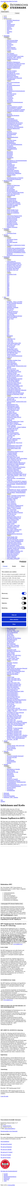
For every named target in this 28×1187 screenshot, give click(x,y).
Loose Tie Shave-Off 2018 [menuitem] (13, 708)
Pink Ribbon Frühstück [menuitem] (12, 423)
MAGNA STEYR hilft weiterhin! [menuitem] (15, 539)
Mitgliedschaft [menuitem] (10, 775)
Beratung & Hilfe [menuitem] (8, 180)
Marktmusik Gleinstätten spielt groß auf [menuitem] (16, 474)
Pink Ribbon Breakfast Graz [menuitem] (14, 518)
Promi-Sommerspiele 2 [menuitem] (12, 694)
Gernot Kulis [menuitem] (10, 341)
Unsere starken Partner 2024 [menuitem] (14, 448)
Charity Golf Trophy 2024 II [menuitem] (14, 680)
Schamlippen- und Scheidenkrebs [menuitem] (15, 127)
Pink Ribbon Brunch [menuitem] (12, 639)
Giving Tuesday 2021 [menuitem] (12, 537)
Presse (5, 17)
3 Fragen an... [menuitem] (10, 310)
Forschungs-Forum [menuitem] (11, 233)
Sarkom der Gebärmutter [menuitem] (13, 125)
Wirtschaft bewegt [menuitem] (11, 304)
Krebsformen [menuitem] (10, 44)
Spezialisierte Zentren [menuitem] (12, 239)
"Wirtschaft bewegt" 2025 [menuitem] (13, 374)
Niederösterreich (11, 24)
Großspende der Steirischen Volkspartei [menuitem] (16, 390)
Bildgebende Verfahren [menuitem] (12, 76)
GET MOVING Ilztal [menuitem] (12, 353)
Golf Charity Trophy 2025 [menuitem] (13, 387)
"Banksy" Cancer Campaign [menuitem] (14, 508)
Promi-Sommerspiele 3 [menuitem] (12, 695)
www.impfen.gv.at (17, 944)
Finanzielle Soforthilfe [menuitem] (12, 205)
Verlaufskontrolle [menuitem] (11, 72)
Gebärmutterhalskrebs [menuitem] (12, 120)
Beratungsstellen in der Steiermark (9, 1131)
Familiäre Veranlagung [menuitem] (12, 59)
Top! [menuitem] (5, 297)
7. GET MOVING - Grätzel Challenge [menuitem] (16, 427)
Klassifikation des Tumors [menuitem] (13, 73)
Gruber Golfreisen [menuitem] (11, 425)
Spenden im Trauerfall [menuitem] (12, 779)
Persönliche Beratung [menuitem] (12, 201)
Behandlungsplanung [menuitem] (12, 162)
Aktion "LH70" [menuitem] (11, 524)
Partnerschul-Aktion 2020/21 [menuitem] (14, 542)
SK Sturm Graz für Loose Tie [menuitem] (14, 715)
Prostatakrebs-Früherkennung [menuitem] (14, 65)
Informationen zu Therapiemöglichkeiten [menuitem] (17, 160)
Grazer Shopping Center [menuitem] (13, 370)
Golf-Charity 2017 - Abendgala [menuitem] (14, 721)
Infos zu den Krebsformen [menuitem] (13, 82)
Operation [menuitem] (9, 163)
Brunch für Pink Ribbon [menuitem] (13, 381)
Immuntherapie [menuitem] (10, 169)
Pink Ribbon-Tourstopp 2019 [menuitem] (14, 701)
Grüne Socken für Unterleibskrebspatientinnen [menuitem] (14, 262)
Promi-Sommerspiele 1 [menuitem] (12, 692)
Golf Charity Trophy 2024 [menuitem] (13, 434)
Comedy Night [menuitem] (10, 677)
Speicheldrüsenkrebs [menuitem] (12, 148)
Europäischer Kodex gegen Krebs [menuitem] (15, 56)
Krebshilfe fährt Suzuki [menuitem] (12, 428)
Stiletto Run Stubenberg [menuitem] (13, 554)
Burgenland (10, 21)
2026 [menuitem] (8, 320)
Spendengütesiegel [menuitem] (11, 783)
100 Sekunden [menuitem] (10, 308)
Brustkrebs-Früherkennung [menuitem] (13, 62)
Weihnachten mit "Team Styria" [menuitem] (14, 442)
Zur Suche (14, 1)
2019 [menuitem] (8, 330)
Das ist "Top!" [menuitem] (10, 318)
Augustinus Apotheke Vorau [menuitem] (14, 360)
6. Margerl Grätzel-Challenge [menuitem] (14, 468)
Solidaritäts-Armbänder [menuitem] (12, 307)
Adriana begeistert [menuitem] (11, 354)
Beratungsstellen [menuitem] (11, 189)
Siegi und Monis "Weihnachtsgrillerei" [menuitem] (16, 492)
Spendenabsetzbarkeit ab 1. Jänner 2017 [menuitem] (17, 784)
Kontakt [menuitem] (6, 1173)
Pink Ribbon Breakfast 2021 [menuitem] (14, 685)
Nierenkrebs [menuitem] (10, 154)
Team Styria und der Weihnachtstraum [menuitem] (16, 491)
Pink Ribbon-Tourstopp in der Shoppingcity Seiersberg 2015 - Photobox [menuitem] (17, 734)
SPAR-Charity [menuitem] (10, 635)
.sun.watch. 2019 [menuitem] (11, 705)
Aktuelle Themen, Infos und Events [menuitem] (15, 745)
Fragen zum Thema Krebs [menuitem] (13, 194)
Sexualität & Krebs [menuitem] (11, 221)
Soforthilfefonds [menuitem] (11, 790)
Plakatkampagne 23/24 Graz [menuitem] (14, 447)
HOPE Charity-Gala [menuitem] (12, 656)
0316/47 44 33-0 (7, 1125)
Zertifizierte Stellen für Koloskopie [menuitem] (15, 249)
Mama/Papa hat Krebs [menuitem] (12, 224)
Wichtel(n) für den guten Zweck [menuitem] (15, 376)
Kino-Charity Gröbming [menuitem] (13, 645)
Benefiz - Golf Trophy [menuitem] (12, 659)
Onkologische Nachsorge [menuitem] (13, 172)
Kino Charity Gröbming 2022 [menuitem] (14, 529)
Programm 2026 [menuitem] (11, 207)
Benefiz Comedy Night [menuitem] (12, 414)
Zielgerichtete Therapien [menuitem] (13, 170)
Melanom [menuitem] (9, 135)
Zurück (9, 39)
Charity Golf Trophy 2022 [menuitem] (13, 682)
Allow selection (14, 619)
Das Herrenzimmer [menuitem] (11, 198)
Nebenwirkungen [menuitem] (11, 47)
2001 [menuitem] (8, 295)
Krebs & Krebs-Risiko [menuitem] (12, 40)
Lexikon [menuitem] (9, 50)
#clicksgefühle (11, 1185)
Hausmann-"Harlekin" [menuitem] (12, 662)
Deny (14, 624)
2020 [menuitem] (8, 328)
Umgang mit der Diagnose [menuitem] (13, 217)
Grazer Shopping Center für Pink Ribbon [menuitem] (17, 458)
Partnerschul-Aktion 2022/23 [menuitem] (14, 471)
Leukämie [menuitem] (9, 84)
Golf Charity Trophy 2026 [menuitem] (13, 344)
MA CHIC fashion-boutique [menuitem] (14, 438)
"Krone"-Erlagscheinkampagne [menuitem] (14, 355)
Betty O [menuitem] (9, 444)
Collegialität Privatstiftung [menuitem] (13, 407)
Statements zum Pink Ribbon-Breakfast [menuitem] (16, 699)
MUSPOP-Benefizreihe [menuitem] (13, 350)
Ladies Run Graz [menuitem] (11, 338)
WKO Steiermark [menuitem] (11, 643)
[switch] (24, 598)
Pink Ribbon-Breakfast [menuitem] (12, 698)
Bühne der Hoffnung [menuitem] (12, 317)
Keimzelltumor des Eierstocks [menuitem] (14, 124)
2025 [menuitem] (8, 321)
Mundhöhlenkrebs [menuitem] (11, 143)
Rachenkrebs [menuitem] (10, 146)
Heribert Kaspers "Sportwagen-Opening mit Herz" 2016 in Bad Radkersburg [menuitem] (17, 737)
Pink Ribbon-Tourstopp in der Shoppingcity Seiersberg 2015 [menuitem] (14, 731)
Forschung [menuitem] (6, 228)
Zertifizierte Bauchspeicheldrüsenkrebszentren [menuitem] (15, 254)
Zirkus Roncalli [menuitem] (10, 667)
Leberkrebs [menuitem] (9, 96)
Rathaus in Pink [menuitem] (11, 654)
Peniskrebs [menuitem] (9, 156)
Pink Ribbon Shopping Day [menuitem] (14, 651)
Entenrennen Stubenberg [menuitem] (13, 384)
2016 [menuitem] (8, 334)
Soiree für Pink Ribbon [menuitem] (12, 674)
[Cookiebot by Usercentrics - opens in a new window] (19, 562)
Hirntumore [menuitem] (10, 89)
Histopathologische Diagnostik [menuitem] (14, 78)
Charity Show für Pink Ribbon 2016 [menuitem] (16, 724)
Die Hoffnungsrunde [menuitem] (12, 313)
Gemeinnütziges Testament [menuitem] (13, 780)
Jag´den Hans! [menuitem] (10, 642)
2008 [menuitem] (8, 285)
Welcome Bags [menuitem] (10, 314)
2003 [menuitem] (8, 292)
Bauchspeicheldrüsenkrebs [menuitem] (13, 85)
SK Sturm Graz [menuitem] (10, 411)
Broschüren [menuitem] (10, 241)
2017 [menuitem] (8, 333)
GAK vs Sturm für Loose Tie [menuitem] (14, 460)
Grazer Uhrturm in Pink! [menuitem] (13, 415)
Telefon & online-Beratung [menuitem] (13, 202)
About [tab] (23, 566)
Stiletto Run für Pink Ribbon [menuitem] (14, 638)
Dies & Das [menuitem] (10, 749)
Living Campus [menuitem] (10, 418)
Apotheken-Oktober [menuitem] (12, 373)
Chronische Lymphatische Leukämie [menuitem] (16, 109)
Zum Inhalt (3, 1)
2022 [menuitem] (8, 325)
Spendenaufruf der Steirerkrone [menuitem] (14, 533)
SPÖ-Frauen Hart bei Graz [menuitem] (13, 461)
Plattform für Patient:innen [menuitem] (13, 185)
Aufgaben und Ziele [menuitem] (12, 757)
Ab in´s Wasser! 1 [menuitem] (11, 501)
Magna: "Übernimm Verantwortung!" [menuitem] (16, 495)
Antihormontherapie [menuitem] (12, 167)
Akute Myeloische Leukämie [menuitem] (14, 108)
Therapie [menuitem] (9, 46)
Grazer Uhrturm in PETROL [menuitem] (14, 507)
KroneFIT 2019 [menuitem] (11, 707)
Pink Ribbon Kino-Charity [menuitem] (13, 457)
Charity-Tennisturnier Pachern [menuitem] (14, 544)
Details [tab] (14, 566)
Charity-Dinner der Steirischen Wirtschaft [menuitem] (17, 668)
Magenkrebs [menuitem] (10, 101)
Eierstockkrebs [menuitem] (10, 118)
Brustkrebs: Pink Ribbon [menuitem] (13, 268)
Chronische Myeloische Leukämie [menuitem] (15, 111)
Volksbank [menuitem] (9, 420)
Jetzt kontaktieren (5, 1141)
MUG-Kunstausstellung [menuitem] (13, 432)
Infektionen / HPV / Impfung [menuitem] (14, 57)
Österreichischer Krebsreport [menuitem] (14, 179)
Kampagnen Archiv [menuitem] (11, 274)
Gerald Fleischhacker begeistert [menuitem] (14, 378)
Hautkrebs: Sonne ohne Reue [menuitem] (14, 265)
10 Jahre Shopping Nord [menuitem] (13, 646)
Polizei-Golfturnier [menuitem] (11, 556)
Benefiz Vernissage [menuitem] (11, 377)
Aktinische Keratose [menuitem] (12, 133)
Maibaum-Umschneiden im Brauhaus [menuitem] (16, 467)
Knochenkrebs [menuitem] (10, 95)
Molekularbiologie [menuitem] (11, 75)
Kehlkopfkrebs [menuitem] (10, 141)
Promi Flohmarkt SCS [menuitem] (12, 690)
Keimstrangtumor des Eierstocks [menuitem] (15, 122)
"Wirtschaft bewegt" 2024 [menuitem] (13, 408)
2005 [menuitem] (8, 290)
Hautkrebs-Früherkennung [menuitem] (13, 67)
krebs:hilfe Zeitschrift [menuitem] (12, 242)
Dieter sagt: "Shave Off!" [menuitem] (13, 631)
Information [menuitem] (6, 35)
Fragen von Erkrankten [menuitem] (12, 211)
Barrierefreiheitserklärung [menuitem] (10, 1176)
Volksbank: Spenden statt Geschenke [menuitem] (16, 548)
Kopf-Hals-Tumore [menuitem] (11, 93)
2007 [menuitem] (8, 287)
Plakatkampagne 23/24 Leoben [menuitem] (14, 445)
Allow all (14, 615)
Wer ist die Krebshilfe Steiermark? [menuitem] (15, 756)
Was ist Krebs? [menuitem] (10, 53)
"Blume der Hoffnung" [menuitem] (12, 311)
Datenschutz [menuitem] (7, 1178)
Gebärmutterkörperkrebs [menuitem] (13, 121)
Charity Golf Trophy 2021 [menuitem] (13, 688)
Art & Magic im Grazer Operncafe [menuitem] (15, 712)
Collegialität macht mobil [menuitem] (13, 531)
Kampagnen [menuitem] (7, 256)
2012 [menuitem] (8, 280)
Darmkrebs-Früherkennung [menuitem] (13, 66)
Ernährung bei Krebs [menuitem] (12, 218)
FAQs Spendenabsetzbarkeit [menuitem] (14, 786)
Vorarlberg (9, 31)
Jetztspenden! (3, 800)
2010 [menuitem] (8, 283)
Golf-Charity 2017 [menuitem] (11, 719)
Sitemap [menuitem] (6, 1175)
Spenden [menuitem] (9, 763)
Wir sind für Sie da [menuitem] (11, 199)
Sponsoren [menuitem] (9, 777)
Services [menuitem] (6, 234)
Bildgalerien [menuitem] (10, 335)
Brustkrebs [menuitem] (9, 86)
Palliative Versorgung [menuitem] (12, 227)
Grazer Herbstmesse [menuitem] (12, 363)
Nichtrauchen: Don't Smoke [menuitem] (14, 267)
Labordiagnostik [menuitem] (11, 79)
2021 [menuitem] (8, 327)
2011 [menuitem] (8, 281)
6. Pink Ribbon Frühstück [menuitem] (13, 380)
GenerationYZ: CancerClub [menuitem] (14, 204)
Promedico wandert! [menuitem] (12, 522)
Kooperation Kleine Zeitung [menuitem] (14, 351)
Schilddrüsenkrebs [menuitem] (11, 147)
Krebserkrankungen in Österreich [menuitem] (15, 177)
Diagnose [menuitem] (9, 43)
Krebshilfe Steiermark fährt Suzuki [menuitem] (15, 393)
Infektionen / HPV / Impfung (11, 797)
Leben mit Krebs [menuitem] (11, 195)
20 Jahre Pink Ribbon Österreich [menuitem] (15, 512)
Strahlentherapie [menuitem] (11, 164)
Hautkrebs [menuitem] (9, 92)
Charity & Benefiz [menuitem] (11, 748)
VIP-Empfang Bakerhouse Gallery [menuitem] (15, 691)
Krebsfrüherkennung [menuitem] (12, 41)
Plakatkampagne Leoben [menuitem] (13, 406)
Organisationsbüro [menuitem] (11, 761)
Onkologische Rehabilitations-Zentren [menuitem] (16, 252)
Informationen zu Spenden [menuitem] (13, 769)
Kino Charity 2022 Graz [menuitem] (13, 511)
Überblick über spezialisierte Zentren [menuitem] (16, 248)
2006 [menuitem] (8, 288)
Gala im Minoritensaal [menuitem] (12, 632)
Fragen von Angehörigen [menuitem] (13, 212)
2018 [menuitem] (8, 331)
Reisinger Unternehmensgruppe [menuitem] (14, 472)
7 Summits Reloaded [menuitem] (12, 453)
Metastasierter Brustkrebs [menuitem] (13, 115)
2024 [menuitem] (8, 323)
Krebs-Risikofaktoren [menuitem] (12, 54)
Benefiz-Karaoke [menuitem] (11, 346)
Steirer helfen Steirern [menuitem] (12, 364)
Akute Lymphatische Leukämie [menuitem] (14, 106)
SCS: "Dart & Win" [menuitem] (12, 509)
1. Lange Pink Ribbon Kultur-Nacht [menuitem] (16, 671)
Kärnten (9, 23)
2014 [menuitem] (8, 277)
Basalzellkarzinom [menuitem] (11, 134)
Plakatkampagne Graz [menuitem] (12, 404)
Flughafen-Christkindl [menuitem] (12, 498)
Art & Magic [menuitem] (10, 634)
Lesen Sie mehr (4, 1096)
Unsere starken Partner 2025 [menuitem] (14, 388)
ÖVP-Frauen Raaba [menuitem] (12, 528)
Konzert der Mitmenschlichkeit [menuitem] (14, 316)
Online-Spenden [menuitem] (11, 770)
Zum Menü (9, 1)
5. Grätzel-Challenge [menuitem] (12, 521)
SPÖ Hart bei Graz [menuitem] (11, 514)
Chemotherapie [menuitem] (10, 166)
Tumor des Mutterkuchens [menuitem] (13, 128)
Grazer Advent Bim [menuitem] (11, 504)
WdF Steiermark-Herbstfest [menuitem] (13, 669)
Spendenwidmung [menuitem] (11, 787)
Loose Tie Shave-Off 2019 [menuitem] (13, 697)
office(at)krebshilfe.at (10, 1128)
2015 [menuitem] (8, 275)
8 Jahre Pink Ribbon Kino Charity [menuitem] (15, 421)
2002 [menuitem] (8, 294)
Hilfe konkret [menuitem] (10, 188)
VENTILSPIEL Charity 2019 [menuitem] (14, 702)
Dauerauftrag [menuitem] (10, 773)
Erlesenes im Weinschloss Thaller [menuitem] (15, 394)
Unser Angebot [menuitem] (10, 186)
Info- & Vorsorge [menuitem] (11, 747)
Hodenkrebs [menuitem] (10, 153)
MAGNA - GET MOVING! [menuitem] (14, 655)
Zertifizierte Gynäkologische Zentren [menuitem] (16, 245)
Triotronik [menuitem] (9, 664)
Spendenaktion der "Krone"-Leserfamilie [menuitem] (17, 489)
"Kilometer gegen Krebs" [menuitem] (13, 526)
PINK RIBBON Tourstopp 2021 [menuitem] (15, 551)
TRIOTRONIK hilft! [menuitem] (12, 538)
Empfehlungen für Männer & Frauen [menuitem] (16, 63)
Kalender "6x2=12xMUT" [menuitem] (13, 672)
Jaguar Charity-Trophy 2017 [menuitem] (14, 718)
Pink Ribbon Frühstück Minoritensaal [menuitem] (16, 462)
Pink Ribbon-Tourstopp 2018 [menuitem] (14, 716)
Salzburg (9, 27)
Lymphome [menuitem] (9, 99)
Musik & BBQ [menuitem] (10, 431)
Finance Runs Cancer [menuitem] (12, 348)
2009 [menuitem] (8, 284)
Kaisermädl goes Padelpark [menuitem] (13, 391)
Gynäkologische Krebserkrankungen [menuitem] (16, 91)
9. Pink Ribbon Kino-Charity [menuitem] (14, 371)
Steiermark (9, 28)
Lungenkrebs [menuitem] (10, 98)
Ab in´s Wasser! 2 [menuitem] (11, 502)
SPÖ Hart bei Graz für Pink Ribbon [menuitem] (15, 546)
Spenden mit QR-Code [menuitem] (12, 772)
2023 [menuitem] (8, 324)
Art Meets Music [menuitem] (11, 629)
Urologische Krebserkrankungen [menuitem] (15, 102)
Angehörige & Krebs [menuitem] (12, 223)
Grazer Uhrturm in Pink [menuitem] (13, 714)
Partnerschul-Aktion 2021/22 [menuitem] (14, 516)
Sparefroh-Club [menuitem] (10, 532)
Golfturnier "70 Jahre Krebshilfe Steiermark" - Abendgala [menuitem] (15, 728)
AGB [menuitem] (5, 1181)
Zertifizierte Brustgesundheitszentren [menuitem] (16, 251)
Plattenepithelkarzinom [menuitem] (12, 137)
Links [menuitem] (8, 243)
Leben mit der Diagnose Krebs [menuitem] (14, 215)
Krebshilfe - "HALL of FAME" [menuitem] (14, 301)
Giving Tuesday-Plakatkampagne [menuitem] (15, 541)
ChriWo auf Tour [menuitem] (11, 441)
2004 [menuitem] (8, 291)
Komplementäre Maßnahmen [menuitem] (14, 173)
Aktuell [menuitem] (5, 741)
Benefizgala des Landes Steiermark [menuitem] (15, 464)
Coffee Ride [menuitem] (10, 340)
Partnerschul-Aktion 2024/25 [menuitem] (14, 383)
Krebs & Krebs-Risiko (9, 796)
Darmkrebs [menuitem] (9, 88)
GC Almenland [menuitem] (10, 347)
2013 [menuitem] (8, 278)
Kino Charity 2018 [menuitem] (11, 628)
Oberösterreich (10, 26)
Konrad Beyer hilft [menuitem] (11, 649)
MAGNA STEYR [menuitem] (11, 368)
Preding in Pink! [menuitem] (11, 515)
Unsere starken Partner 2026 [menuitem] (14, 343)
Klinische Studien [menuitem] (11, 174)
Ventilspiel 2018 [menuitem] (11, 641)
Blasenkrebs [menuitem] (10, 152)
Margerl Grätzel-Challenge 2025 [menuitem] (15, 385)
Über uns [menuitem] (6, 751)
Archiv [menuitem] (8, 271)
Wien (8, 33)
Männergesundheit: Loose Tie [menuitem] (14, 264)
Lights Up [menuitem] (9, 357)
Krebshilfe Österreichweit (13, 20)
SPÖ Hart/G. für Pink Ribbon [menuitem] (14, 424)
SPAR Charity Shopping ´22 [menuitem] (14, 497)
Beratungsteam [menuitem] (10, 760)
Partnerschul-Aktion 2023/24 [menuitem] (14, 417)
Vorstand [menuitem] (9, 758)
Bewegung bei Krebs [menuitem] (12, 220)
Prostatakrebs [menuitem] (10, 157)
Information (6, 794)
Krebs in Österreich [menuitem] (11, 49)
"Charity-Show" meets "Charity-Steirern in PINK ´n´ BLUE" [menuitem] (17, 710)
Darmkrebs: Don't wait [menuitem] (12, 270)
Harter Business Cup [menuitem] (12, 430)
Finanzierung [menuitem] (10, 789)
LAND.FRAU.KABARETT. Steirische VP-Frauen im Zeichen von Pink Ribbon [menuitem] (17, 481)
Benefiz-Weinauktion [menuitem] (12, 555)
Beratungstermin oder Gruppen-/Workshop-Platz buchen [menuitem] (15, 191)
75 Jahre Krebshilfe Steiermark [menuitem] (14, 303)
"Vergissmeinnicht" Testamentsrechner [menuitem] (16, 782)
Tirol (8, 30)
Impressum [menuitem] (6, 1179)
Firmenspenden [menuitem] (10, 776)
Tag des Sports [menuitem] (10, 704)
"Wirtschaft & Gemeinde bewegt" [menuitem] (15, 451)
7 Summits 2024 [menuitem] (11, 435)
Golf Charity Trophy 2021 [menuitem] (13, 558)
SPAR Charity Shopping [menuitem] (13, 549)
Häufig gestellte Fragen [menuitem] (12, 210)
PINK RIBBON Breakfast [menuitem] (13, 552)
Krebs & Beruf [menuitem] (10, 225)
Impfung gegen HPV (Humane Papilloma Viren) (11, 903)
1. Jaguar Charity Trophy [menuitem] (13, 658)
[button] (5, 11)
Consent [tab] (5, 566)
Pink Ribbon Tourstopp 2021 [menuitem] (14, 684)
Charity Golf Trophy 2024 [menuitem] (13, 678)
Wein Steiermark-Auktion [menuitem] (13, 545)
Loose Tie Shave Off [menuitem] (12, 455)
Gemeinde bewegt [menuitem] (11, 306)
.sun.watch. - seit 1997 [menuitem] (12, 739)
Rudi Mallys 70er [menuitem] (11, 499)
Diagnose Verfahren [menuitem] (12, 71)
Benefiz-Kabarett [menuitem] (11, 665)
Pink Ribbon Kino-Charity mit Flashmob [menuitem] (17, 722)
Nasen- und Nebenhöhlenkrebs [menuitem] (14, 144)
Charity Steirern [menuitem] (11, 652)
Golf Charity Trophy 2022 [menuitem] (13, 525)
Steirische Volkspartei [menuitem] (12, 440)
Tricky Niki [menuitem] (10, 437)
